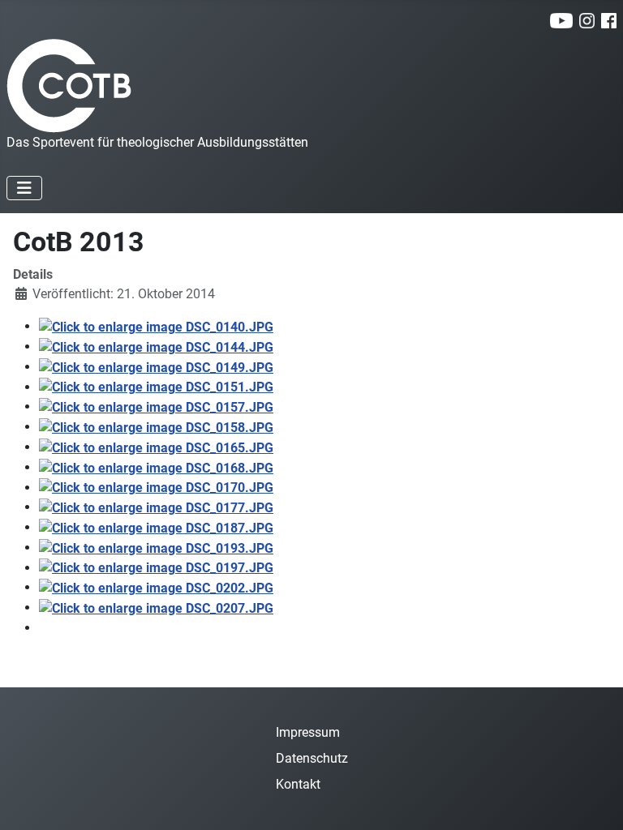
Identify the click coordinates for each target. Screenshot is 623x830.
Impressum (308, 732)
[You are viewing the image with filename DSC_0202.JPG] (156, 587)
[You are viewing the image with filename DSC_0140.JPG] (156, 326)
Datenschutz (312, 758)
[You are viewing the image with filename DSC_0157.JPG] (156, 406)
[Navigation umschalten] (24, 188)
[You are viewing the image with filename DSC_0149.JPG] (156, 366)
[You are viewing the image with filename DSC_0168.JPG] (156, 467)
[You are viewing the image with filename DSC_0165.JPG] (156, 447)
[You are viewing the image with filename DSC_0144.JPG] (156, 346)
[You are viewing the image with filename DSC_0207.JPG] (156, 607)
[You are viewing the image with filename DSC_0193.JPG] (156, 547)
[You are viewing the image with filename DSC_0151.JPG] (156, 387)
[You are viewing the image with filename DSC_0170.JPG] (156, 487)
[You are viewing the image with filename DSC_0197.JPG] (156, 567)
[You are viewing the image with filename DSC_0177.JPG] (156, 507)
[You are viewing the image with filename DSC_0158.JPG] (156, 426)
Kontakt (298, 784)
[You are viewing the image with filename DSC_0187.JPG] (156, 527)
